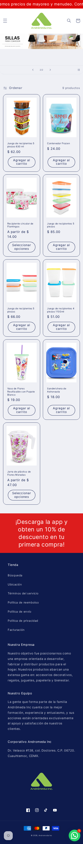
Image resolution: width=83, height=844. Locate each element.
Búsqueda (15, 575)
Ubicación (15, 584)
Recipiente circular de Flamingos (20, 225)
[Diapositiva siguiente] (50, 70)
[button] (5, 20)
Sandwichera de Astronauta (56, 390)
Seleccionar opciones (21, 247)
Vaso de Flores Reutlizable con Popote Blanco (21, 391)
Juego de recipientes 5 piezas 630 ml (20, 145)
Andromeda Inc (45, 835)
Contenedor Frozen (58, 143)
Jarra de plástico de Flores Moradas (19, 473)
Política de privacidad (23, 620)
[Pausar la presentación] (79, 70)
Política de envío (19, 611)
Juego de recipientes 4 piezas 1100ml (60, 310)
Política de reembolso (23, 602)
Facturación (16, 630)
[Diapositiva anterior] (33, 70)
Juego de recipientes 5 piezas (60, 225)
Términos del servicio (23, 593)
